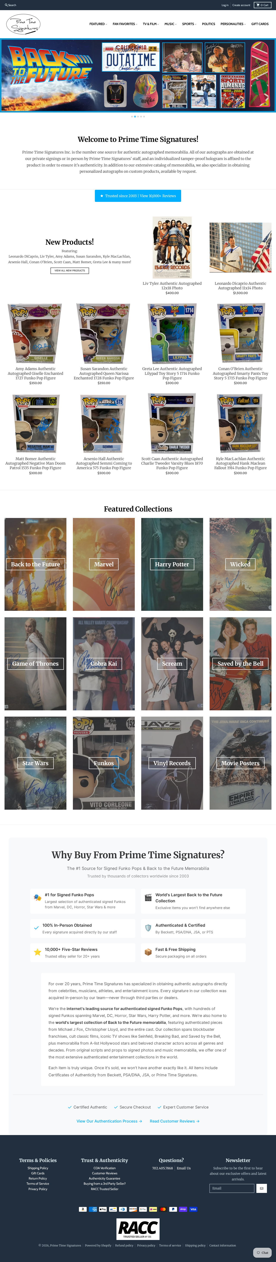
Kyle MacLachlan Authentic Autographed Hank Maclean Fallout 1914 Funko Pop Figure (240, 463)
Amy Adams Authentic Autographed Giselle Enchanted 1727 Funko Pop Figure (35, 373)
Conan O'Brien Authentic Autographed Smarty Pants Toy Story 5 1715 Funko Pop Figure (240, 373)
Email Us (184, 1168)
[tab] (132, 116)
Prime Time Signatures (65, 1245)
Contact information (222, 1245)
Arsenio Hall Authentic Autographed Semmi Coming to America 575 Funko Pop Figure (104, 463)
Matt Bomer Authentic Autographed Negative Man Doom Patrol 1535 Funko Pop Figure (35, 463)
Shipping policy (195, 1245)
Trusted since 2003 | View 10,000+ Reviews (140, 196)
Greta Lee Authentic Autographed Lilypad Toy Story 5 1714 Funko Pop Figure (172, 373)
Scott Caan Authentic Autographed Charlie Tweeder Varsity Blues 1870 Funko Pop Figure (172, 463)
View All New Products (70, 270)
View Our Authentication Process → (109, 1121)
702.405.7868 (162, 1168)
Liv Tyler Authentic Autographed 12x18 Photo (172, 285)
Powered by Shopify (98, 1245)
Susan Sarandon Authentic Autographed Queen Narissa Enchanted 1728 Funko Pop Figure (104, 373)
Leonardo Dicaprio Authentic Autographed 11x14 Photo (240, 285)
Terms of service (170, 1245)
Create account (241, 5)
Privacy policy (146, 1245)
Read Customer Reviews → (175, 1121)
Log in (225, 5)
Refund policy (124, 1245)
